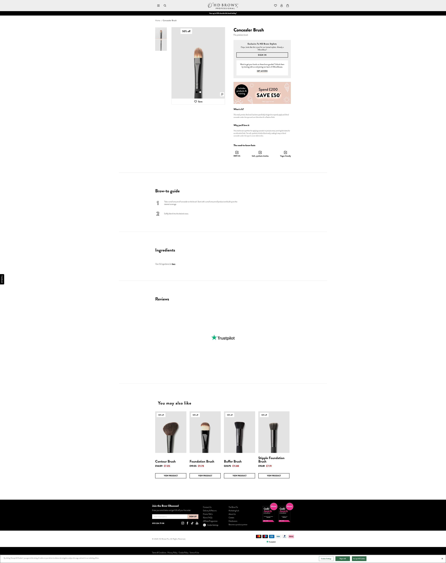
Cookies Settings (326, 559)
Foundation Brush (202, 461)
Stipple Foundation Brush (271, 459)
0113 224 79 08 (158, 523)
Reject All (343, 559)
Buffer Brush (233, 461)
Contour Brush (165, 461)
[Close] (442, 558)
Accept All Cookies (359, 559)
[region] (223, 559)
